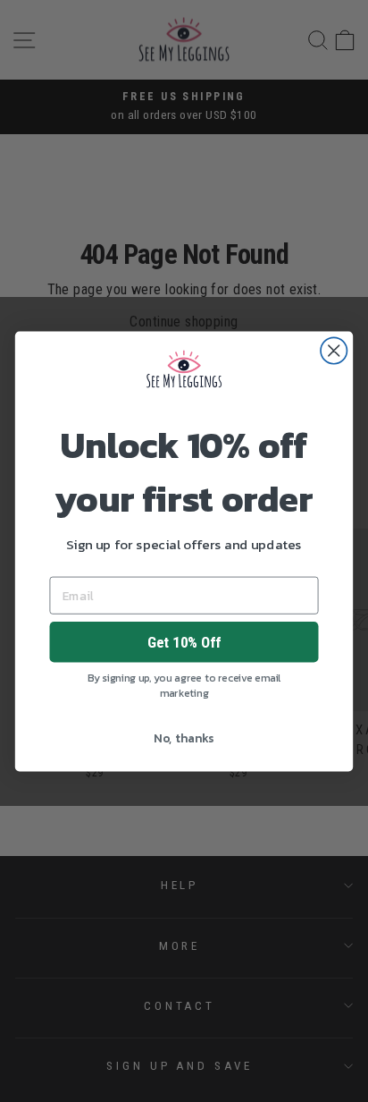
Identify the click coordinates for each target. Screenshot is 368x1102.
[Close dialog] (334, 350)
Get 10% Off (184, 641)
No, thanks (183, 738)
